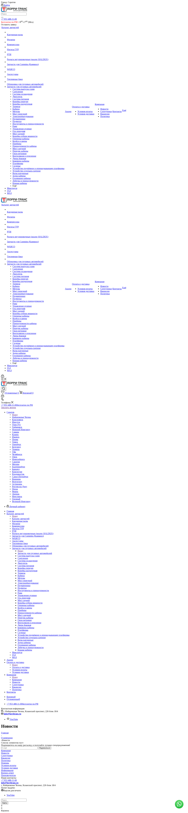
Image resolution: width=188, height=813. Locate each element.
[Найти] (2, 17)
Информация (7, 770)
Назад (15, 415)
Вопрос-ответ (7, 773)
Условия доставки (9, 768)
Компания (17, 680)
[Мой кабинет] (2, 376)
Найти (4, 803)
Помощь (5, 763)
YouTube (14, 719)
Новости (5, 753)
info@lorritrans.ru (12, 714)
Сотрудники (7, 755)
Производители (8, 775)
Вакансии (5, 758)
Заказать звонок (8, 407)
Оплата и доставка (21, 667)
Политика (5, 760)
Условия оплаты (8, 765)
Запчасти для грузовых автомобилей (35, 553)
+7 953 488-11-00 (9, 19)
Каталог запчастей (20, 518)
